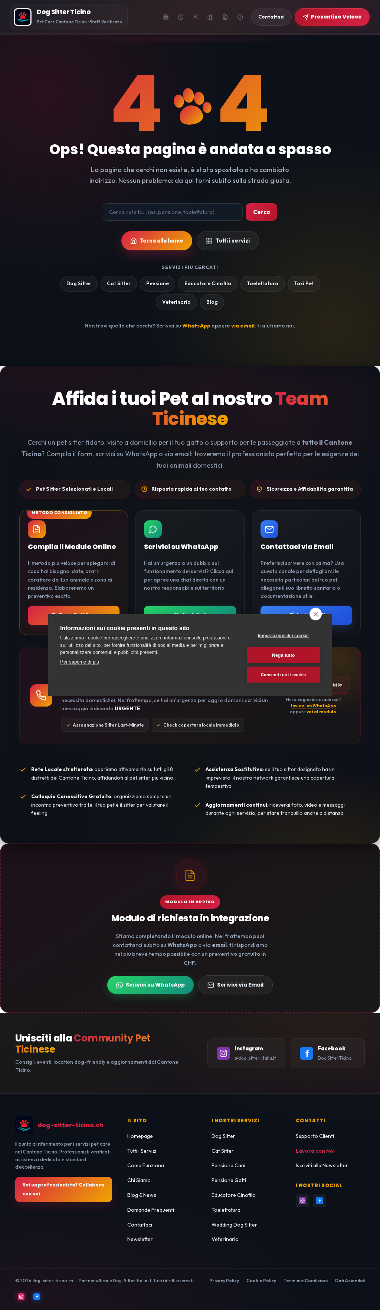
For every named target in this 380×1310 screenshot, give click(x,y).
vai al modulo (321, 711)
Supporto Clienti (315, 1136)
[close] (315, 614)
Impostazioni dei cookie (283, 635)
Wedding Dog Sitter (234, 1224)
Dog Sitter (78, 283)
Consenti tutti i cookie (283, 674)
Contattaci (139, 1224)
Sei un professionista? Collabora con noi (63, 1189)
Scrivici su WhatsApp (155, 984)
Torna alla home (161, 240)
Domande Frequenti (150, 1210)
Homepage (140, 1136)
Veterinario (176, 302)
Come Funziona (145, 1165)
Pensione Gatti (229, 1180)
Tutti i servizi (233, 240)
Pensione (157, 283)
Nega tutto (283, 655)
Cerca (261, 211)
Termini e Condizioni (306, 1280)
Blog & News (141, 1195)
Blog (212, 302)
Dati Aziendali (350, 1280)
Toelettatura (262, 283)
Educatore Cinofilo (207, 283)
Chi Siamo (139, 1180)
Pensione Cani (228, 1165)
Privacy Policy (224, 1280)
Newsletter (140, 1239)
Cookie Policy (261, 1280)
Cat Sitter (119, 283)
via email (243, 325)
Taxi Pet (304, 283)
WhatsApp (196, 325)
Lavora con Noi (315, 1151)
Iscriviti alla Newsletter (322, 1165)
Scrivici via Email (240, 984)
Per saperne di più (79, 661)
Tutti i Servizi (141, 1151)
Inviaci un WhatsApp (313, 705)
